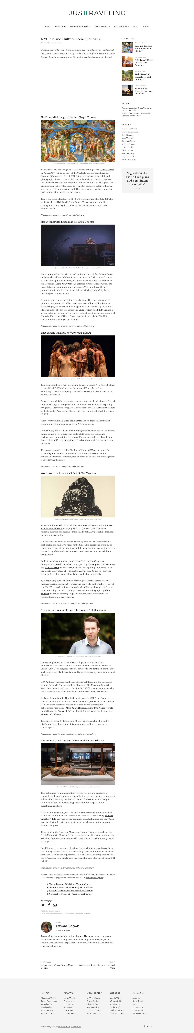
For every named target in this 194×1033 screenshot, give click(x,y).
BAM (110, 391)
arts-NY (95, 874)
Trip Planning (101, 26)
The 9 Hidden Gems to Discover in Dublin (143, 91)
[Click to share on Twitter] (43, 905)
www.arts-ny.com (62, 930)
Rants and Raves (128, 141)
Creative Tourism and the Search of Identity (71, 891)
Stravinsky (63, 711)
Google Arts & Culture (95, 519)
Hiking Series (127, 150)
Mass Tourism (127, 138)
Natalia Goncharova (65, 564)
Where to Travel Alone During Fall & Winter (71, 887)
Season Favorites (129, 160)
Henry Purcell (70, 440)
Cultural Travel (50, 913)
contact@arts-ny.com (94, 877)
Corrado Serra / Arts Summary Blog (89, 787)
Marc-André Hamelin (76, 708)
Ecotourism (69, 1001)
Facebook (144, 1026)
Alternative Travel (140, 43)
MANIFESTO (60, 26)
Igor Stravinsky (56, 453)
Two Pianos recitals (103, 708)
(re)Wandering (128, 153)
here (82, 215)
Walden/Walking (116, 1010)
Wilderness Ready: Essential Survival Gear (97, 965)
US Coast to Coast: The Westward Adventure (71, 894)
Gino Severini (52, 568)
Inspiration (58, 913)
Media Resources (139, 1013)
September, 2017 (45, 43)
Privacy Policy (138, 1010)
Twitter (148, 1026)
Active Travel (69, 998)
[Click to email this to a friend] (55, 905)
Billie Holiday (85, 310)
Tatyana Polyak (57, 43)
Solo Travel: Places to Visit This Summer (144, 62)
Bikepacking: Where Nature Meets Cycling (57, 965)
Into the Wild (115, 998)
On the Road (115, 1007)
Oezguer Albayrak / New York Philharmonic (88, 656)
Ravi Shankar (98, 303)
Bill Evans (102, 310)
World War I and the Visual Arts (71, 525)
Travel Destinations (54, 911)
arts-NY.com (86, 936)
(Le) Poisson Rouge (104, 274)
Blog (135, 26)
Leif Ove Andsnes (67, 662)
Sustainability (46, 1007)
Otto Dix (84, 587)
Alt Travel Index (128, 144)
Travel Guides (127, 147)
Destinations (120, 26)
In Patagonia (115, 1004)
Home (48, 26)
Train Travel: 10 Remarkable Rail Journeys (143, 76)
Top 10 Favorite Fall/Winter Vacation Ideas (69, 884)
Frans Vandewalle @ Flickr (96, 163)
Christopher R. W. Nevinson (101, 564)
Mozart (44, 714)
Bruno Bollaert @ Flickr (94, 268)
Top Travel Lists (128, 156)
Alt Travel (79, 26)
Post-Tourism (69, 1010)
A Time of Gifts (116, 1001)
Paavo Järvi (91, 669)
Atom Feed (151, 1026)
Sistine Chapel (107, 170)
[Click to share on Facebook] (49, 905)
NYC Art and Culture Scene (70, 913)
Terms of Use (138, 1007)
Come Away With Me (65, 284)
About (146, 26)
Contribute (136, 1004)
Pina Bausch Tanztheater (69, 421)
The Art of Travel (117, 1013)
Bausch (44, 401)
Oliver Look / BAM (96, 379)
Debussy (57, 714)
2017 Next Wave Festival (103, 408)
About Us (136, 998)
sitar (74, 303)
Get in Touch (137, 1001)
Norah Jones (47, 274)
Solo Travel (69, 1007)
